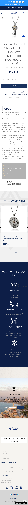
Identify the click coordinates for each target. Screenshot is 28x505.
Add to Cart (14, 86)
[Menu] (1, 13)
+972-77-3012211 (9, 478)
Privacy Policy (4, 453)
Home (5, 438)
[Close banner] (26, 3)
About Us (15, 438)
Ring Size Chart (5, 456)
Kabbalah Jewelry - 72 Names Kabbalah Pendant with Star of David (13, 238)
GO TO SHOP (14, 252)
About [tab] (8, 108)
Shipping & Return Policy (7, 451)
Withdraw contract (21, 503)
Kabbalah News (14, 441)
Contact (22, 438)
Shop (9, 438)
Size (13, 76)
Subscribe (20, 407)
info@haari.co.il (8, 480)
